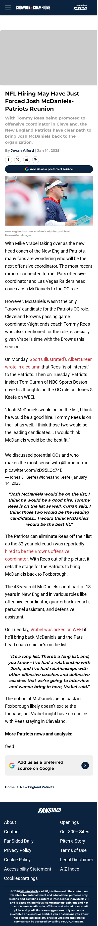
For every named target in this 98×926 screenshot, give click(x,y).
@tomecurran (74, 462)
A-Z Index (69, 869)
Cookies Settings (21, 878)
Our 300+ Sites (74, 831)
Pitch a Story (72, 841)
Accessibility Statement (27, 869)
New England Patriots (37, 787)
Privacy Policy (17, 850)
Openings (69, 822)
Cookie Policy (17, 859)
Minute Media (29, 891)
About (10, 822)
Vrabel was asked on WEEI (56, 629)
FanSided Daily (19, 841)
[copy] (35, 159)
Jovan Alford (22, 150)
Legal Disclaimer (76, 859)
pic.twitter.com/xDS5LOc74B (34, 470)
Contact (12, 831)
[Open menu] (8, 8)
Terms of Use (73, 850)
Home (10, 787)
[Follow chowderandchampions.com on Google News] (85, 765)
